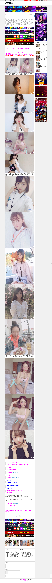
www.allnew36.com (15, 482)
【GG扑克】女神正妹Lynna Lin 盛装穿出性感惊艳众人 (12, 552)
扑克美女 (9, 538)
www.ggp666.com (15, 503)
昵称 (7, 569)
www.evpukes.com (13, 475)
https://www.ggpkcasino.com (15, 480)
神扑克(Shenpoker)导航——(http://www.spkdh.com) (14, 490)
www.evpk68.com (14, 474)
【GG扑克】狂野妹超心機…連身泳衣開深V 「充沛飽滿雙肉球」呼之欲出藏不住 (30, 555)
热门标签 (42, 0)
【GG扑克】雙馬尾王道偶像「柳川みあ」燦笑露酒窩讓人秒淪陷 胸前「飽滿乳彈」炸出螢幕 (32, 553)
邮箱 (7, 571)
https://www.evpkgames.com (15, 477)
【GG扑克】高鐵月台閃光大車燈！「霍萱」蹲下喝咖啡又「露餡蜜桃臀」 (29, 554)
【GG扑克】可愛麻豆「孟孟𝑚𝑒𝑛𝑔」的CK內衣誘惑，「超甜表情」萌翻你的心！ (15, 554)
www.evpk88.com (15, 472)
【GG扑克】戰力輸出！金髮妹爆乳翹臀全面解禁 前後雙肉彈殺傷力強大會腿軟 (30, 552)
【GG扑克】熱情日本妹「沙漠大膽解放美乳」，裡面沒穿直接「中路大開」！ (23, 547)
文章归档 (40, 0)
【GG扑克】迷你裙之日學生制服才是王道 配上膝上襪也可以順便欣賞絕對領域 (30, 556)
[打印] (28, 14)
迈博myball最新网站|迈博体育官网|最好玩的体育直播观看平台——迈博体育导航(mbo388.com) (19, 510)
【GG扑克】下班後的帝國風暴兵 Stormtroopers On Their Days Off (43, 52)
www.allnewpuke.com (16, 485)
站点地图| (28, 579)
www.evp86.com (14, 469)
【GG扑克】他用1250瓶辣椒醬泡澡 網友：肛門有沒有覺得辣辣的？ (43, 70)
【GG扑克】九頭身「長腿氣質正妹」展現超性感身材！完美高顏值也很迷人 (43, 45)
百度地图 (31, 579)
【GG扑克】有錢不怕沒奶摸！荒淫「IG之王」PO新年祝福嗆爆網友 (29, 551)
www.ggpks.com (14, 505)
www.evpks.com (14, 467)
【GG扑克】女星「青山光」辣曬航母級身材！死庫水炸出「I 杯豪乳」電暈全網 (15, 553)
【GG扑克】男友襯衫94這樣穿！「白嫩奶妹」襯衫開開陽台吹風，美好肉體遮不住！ (16, 555)
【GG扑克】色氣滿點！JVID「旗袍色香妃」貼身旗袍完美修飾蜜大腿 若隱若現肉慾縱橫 (16, 551)
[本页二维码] (51, 580)
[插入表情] (33, 569)
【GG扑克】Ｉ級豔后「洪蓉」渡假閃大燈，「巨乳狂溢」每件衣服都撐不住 (15, 556)
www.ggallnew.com (15, 488)
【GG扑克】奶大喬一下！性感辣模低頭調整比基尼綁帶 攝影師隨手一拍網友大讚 (30, 547)
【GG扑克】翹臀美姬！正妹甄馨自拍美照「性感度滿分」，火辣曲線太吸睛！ (16, 547)
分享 (22, 516)
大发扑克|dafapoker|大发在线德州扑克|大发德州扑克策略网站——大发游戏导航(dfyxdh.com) (19, 48)
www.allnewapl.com (14, 487)
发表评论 (31, 14)
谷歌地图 (33, 579)
